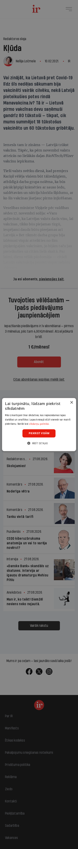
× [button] (71, 402)
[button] (39, 443)
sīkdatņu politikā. (39, 424)
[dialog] (39, 424)
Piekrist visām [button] (39, 433)
